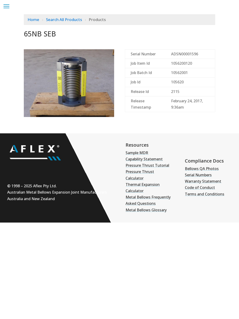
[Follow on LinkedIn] (41, 169)
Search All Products (64, 19)
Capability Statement (144, 159)
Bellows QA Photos (202, 168)
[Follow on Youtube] (13, 169)
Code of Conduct (200, 187)
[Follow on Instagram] (27, 169)
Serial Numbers (198, 174)
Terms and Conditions (204, 194)
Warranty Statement (203, 181)
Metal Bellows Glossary (146, 210)
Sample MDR (137, 152)
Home (34, 19)
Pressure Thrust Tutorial (147, 165)
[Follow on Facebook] (55, 169)
